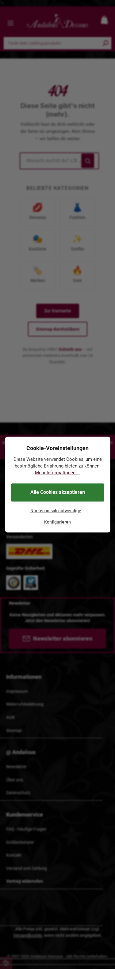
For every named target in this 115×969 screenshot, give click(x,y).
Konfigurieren (57, 522)
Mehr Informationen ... (57, 472)
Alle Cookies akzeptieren (57, 492)
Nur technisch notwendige (55, 511)
